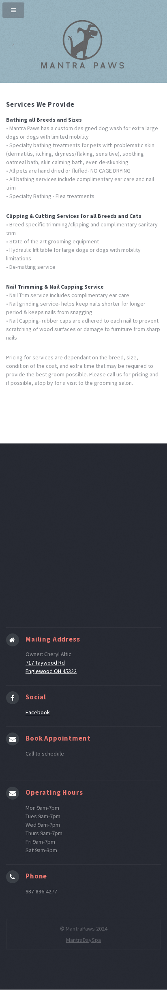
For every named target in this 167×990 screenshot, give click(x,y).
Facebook (38, 712)
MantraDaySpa (83, 940)
